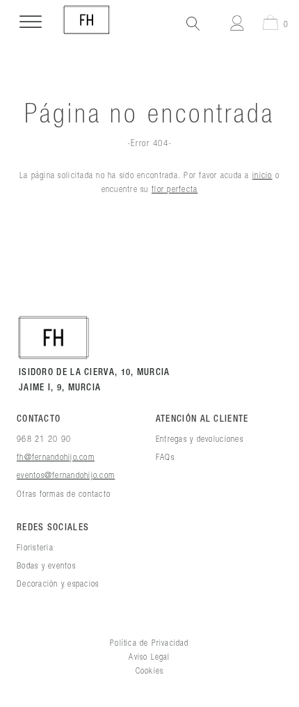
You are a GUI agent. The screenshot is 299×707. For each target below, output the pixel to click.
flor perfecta (174, 188)
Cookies (149, 670)
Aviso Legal (149, 656)
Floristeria (35, 547)
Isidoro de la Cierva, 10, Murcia (94, 372)
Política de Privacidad (149, 642)
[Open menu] (31, 22)
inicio (262, 175)
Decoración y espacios (58, 583)
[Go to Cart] (268, 24)
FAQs (165, 456)
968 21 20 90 (44, 438)
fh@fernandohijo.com (56, 456)
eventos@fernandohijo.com (66, 474)
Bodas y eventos (46, 565)
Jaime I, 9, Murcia (60, 388)
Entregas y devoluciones (199, 438)
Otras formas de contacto (64, 493)
